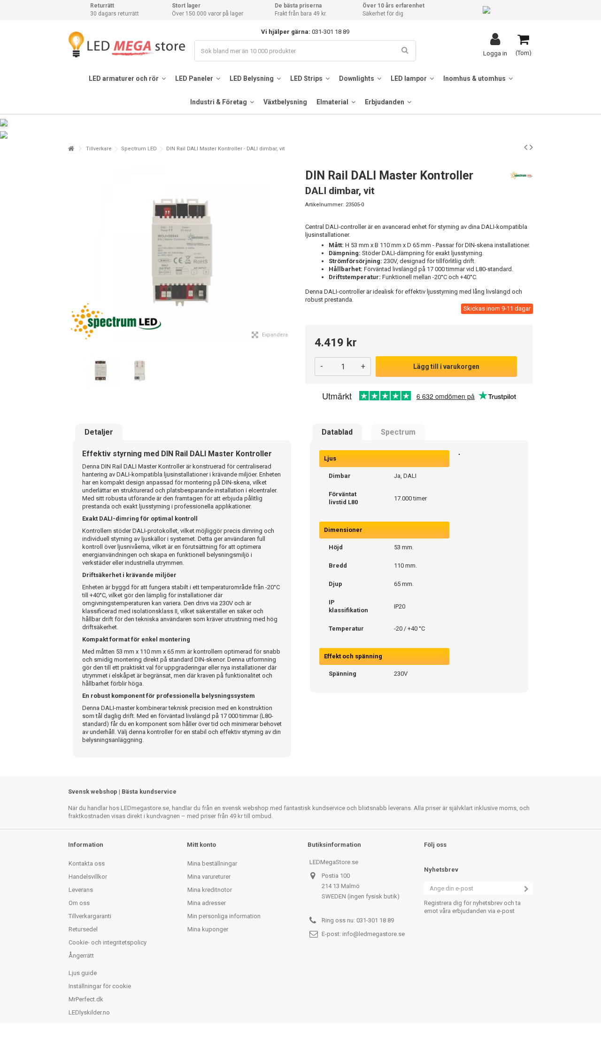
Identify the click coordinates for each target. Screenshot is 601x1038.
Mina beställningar (212, 863)
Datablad (337, 432)
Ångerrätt (81, 955)
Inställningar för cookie (100, 986)
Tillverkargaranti (90, 916)
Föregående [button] (73, 253)
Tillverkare (99, 149)
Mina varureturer (209, 876)
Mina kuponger (207, 929)
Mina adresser (206, 902)
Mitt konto (201, 844)
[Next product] (531, 147)
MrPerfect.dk (86, 999)
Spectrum (398, 432)
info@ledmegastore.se (373, 933)
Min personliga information (224, 916)
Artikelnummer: (324, 205)
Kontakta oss (87, 863)
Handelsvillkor (88, 876)
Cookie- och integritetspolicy (107, 942)
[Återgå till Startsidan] (71, 149)
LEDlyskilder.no (89, 1012)
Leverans (81, 889)
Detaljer (99, 432)
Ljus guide (83, 972)
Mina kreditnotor (209, 889)
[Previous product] (525, 147)
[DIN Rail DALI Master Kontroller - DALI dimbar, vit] (101, 371)
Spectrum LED (139, 149)
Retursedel (83, 929)
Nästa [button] (290, 253)
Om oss (79, 902)
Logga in (495, 53)
